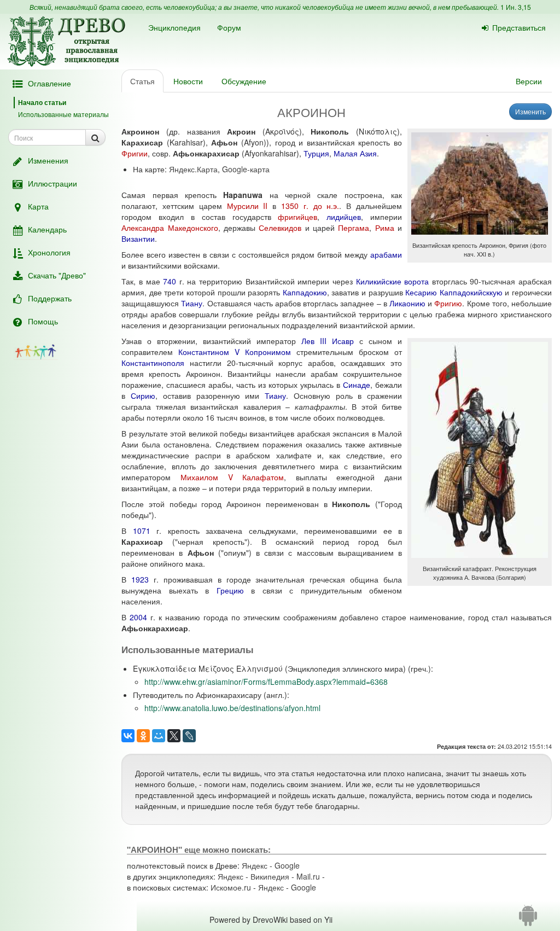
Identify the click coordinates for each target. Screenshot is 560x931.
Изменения (48, 160)
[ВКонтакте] (128, 735)
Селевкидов (280, 227)
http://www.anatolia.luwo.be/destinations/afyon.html (232, 707)
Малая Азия (355, 153)
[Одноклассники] (143, 735)
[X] (173, 735)
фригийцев (297, 216)
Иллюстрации (52, 183)
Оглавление (49, 83)
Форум (229, 27)
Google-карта (246, 169)
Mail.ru (308, 876)
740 (169, 281)
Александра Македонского (169, 227)
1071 (141, 530)
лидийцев (343, 216)
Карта (38, 206)
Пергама (353, 227)
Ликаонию (407, 303)
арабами (386, 254)
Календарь (47, 229)
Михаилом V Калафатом (232, 477)
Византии (138, 238)
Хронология (49, 252)
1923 (140, 579)
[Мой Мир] (158, 735)
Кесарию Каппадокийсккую (454, 292)
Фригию (448, 303)
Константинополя (152, 362)
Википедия (269, 876)
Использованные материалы (63, 114)
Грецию (230, 590)
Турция (316, 153)
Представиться (519, 27)
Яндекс (254, 865)
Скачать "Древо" (57, 275)
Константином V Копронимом (234, 351)
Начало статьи (42, 102)
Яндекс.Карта (193, 169)
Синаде (356, 384)
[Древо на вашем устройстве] (528, 919)
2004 (138, 617)
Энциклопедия (174, 27)
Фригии (134, 153)
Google (287, 865)
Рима (384, 227)
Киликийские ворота (392, 281)
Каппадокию (305, 292)
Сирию (143, 395)
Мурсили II (247, 205)
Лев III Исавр (327, 340)
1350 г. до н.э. (310, 205)
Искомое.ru (231, 887)
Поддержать (50, 298)
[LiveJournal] (189, 735)
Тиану (191, 303)
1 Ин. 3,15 (515, 6)
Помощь (43, 321)
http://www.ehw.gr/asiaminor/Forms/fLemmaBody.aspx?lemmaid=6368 (266, 681)
